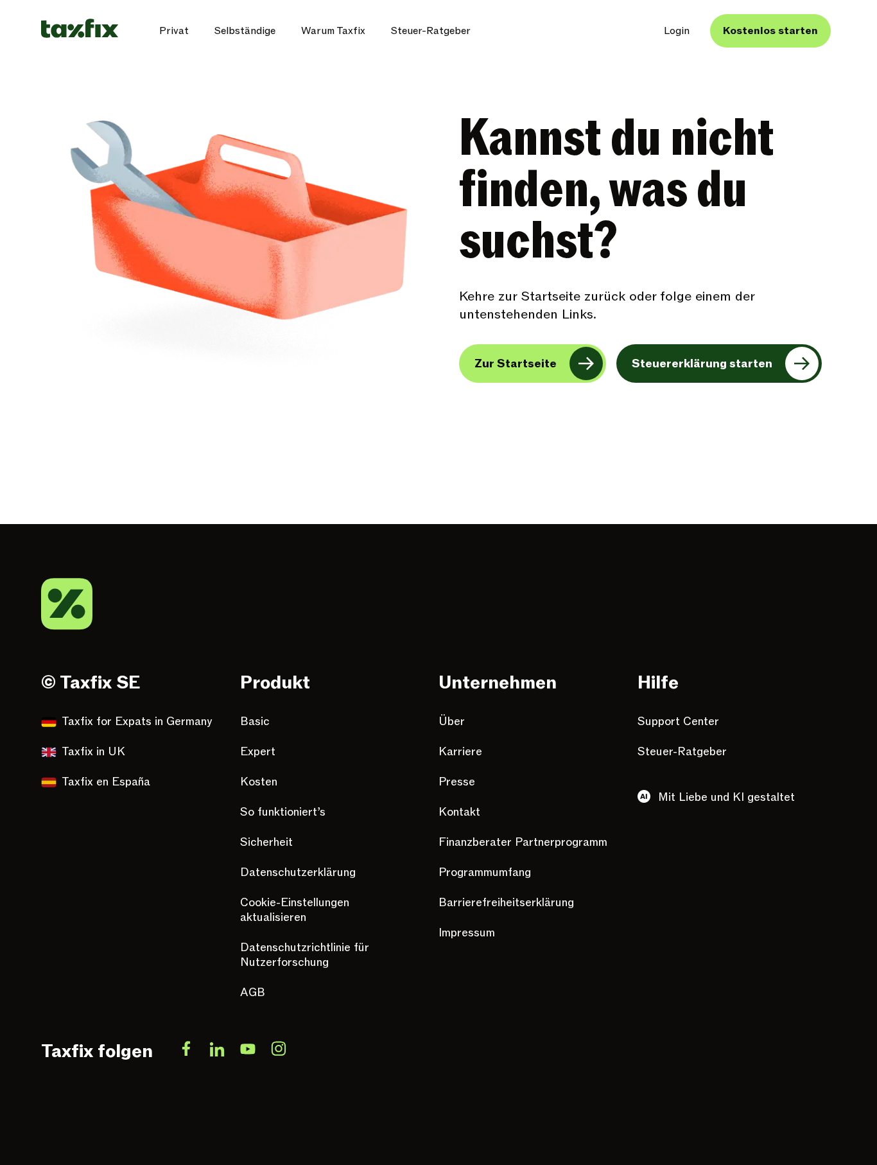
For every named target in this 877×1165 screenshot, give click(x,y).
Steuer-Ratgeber (431, 31)
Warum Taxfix (333, 31)
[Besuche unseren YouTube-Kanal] (248, 1051)
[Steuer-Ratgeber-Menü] (481, 31)
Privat (174, 31)
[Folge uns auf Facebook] (186, 1051)
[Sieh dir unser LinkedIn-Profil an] (217, 1051)
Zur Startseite (515, 363)
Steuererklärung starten (702, 363)
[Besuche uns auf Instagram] (278, 1051)
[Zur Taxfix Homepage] (79, 28)
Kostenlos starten (770, 31)
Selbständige (244, 31)
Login (677, 31)
